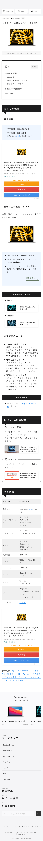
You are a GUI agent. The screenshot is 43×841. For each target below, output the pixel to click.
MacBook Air (16, 18)
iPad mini (6, 779)
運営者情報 (8, 832)
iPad (4, 773)
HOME (4, 827)
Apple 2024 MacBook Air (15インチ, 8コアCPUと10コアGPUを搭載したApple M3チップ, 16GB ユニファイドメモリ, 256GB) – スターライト (21, 166)
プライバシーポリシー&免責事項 (26, 832)
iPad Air (6, 768)
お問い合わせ (22, 834)
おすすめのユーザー (15, 84)
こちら (18, 136)
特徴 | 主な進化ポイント (17, 80)
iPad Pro (6, 762)
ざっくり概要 (11, 73)
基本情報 (10, 77)
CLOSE (34, 66)
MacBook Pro (8, 756)
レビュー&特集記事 (13, 89)
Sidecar (22, 602)
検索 (38, 814)
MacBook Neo (8, 745)
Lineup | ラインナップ (16, 827)
